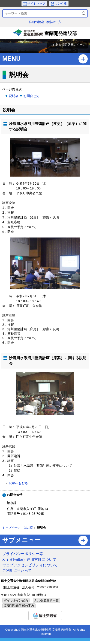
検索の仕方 (53, 22)
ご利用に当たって (17, 570)
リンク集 (61, 3)
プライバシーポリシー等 (22, 554)
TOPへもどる (18, 483)
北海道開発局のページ (70, 44)
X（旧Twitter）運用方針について (29, 559)
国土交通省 (45, 615)
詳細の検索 (36, 22)
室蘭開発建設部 (45, 35)
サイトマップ (36, 3)
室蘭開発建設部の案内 (19, 605)
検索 (84, 13)
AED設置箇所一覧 (46, 600)
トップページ (11, 527)
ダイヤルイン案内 (16, 600)
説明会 (13, 96)
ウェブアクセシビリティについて (30, 565)
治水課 (28, 527)
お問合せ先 (31, 96)
